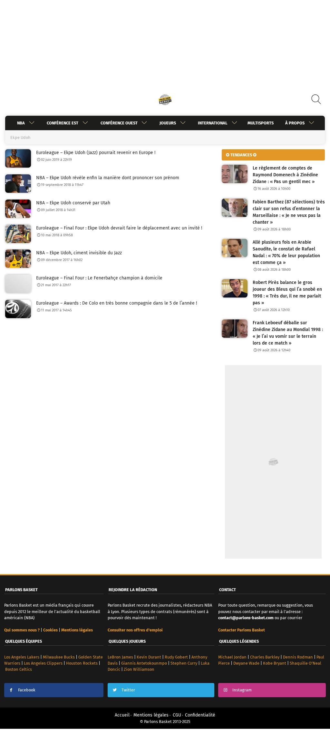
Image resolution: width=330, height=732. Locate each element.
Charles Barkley (264, 657)
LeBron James (120, 657)
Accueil (122, 715)
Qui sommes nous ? (22, 630)
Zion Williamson (139, 669)
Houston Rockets (82, 663)
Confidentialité (200, 715)
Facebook (26, 690)
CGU (177, 715)
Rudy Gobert (176, 657)
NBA (21, 123)
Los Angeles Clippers (43, 663)
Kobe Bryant (274, 663)
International (213, 123)
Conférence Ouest (119, 123)
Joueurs (168, 123)
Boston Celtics (18, 669)
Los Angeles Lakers (21, 657)
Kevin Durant (149, 657)
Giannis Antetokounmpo (144, 663)
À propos (295, 123)
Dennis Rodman (298, 657)
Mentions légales (151, 715)
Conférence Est (62, 123)
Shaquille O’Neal (305, 663)
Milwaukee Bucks (59, 657)
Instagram (242, 690)
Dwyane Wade (246, 663)
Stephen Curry (183, 663)
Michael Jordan (232, 657)
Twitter (128, 690)
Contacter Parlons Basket (241, 630)
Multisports (261, 123)
